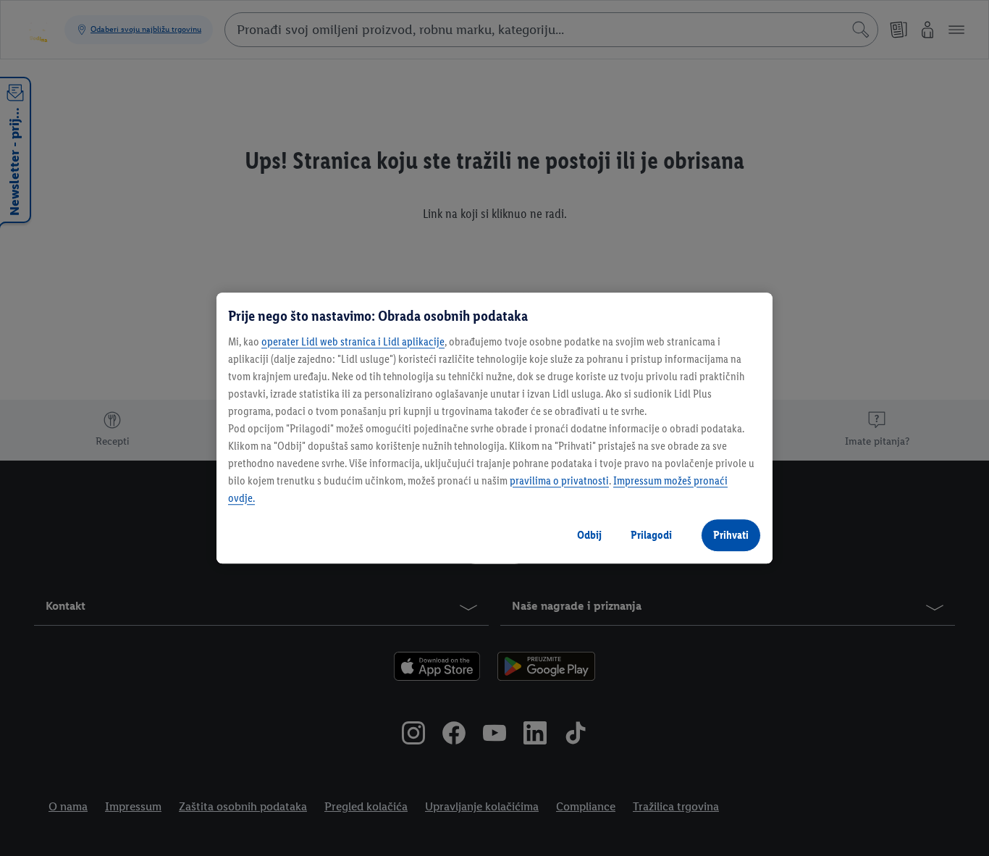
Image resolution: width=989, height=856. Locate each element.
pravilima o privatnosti (559, 480)
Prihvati (731, 535)
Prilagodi (651, 535)
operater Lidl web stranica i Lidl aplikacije (353, 341)
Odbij (589, 535)
